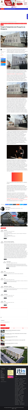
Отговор (5, 238)
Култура (25, 23)
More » (22, 208)
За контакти (2, 373)
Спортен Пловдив (17, 400)
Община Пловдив (17, 395)
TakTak (1, 372)
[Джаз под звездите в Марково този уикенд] (3, 344)
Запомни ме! (2, 320)
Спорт (21, 399)
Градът (20, 383)
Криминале (17, 390)
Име (1, 317)
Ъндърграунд (17, 404)
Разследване (17, 399)
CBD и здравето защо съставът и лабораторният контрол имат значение (15, 333)
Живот (16, 384)
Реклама (2, 371)
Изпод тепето (24, 388)
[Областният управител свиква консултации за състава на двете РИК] (3, 341)
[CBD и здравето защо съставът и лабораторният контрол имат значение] (3, 334)
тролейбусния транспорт (11, 73)
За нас (1, 370)
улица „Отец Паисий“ (19, 73)
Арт (21, 378)
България (21, 379)
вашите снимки (22, 404)
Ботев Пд (16, 379)
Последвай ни (10, 377)
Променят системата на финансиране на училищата (12, 330)
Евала (24, 383)
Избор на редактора (11, 23)
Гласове (16, 383)
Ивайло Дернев (4, 49)
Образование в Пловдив (18, 394)
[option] (14, 219)
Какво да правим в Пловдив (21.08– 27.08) (14, 219)
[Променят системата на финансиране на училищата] (3, 331)
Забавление (14, 216)
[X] (7, 209)
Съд (22, 400)
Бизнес (6, 23)
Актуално (2, 23)
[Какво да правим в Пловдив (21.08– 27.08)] (3, 337)
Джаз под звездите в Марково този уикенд (11, 343)
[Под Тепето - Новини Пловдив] (14, 7)
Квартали (22, 23)
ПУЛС (22, 395)
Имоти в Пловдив (17, 23)
